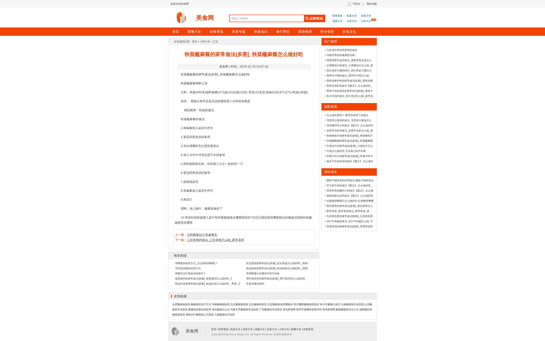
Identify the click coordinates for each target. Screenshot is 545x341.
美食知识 (261, 31)
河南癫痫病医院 (221, 304)
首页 (175, 31)
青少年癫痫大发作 (330, 304)
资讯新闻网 (289, 309)
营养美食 (337, 15)
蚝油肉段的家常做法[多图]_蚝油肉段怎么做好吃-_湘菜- (277, 268)
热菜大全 (352, 15)
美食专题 (238, 31)
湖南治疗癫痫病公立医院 (200, 314)
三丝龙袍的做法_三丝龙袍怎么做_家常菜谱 (215, 240)
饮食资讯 (216, 31)
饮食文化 (349, 31)
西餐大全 (194, 31)
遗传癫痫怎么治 (221, 309)
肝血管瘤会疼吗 (255, 283)
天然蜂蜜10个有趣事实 (202, 234)
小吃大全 (366, 21)
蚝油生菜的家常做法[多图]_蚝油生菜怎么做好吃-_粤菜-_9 (207, 283)
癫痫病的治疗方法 (201, 304)
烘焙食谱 (305, 31)
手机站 (356, 3)
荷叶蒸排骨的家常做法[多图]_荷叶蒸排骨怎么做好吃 (275, 278)
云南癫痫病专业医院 (352, 304)
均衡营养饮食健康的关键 (341, 55)
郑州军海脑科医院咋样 (309, 309)
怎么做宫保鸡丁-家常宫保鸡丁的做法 (347, 115)
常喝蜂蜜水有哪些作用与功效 (263, 273)
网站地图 (372, 3)
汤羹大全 (337, 21)
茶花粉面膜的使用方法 (188, 268)
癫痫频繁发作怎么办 (347, 309)
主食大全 (352, 21)
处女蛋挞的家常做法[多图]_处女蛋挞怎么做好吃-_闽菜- (277, 263)
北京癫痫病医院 (239, 304)
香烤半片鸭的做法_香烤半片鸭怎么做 (348, 75)
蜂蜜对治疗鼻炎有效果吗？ (190, 273)
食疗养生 (283, 31)
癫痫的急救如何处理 (199, 309)
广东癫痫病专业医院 (270, 309)
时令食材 (327, 31)
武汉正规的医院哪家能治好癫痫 (273, 217)
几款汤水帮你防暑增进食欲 (342, 50)
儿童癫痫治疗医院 (224, 314)
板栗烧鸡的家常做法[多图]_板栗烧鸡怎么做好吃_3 (203, 278)
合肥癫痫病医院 (181, 304)
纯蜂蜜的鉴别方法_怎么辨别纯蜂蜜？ (196, 263)
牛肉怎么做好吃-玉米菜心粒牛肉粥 (346, 151)
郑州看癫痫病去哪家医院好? (233, 217)
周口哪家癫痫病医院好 (306, 304)
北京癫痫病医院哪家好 (280, 304)
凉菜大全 (366, 15)
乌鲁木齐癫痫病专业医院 (244, 309)
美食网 (205, 17)
